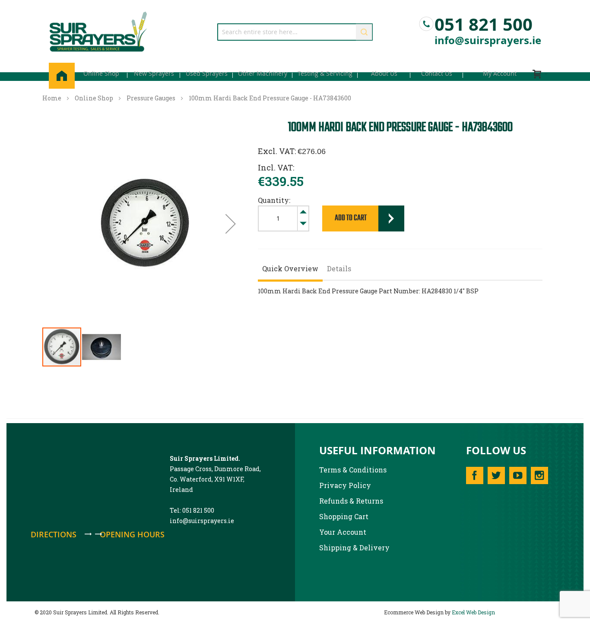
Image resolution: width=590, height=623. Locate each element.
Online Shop (94, 98)
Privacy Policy (345, 485)
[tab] (290, 270)
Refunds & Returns (351, 500)
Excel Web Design (473, 612)
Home (51, 98)
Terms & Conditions (353, 469)
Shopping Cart (343, 516)
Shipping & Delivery (354, 547)
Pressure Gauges (151, 98)
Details (339, 268)
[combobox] (295, 32)
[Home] (62, 76)
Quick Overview (290, 268)
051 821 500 (484, 22)
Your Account (342, 531)
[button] (230, 224)
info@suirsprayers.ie (488, 40)
